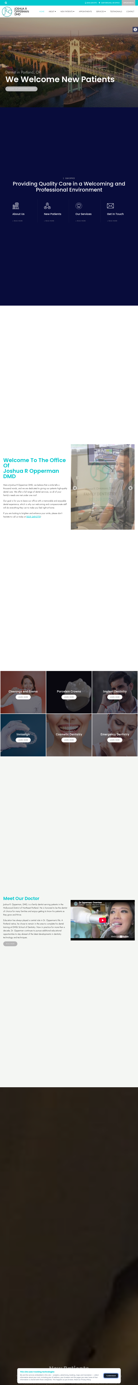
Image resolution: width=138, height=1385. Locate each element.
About (51, 11)
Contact (130, 11)
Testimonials (116, 11)
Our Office (110, 3)
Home (41, 11)
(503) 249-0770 (92, 3)
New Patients (66, 11)
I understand (111, 1376)
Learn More (23, 697)
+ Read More (17, 221)
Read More (10, 944)
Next (130, 488)
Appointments (128, 3)
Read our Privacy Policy (82, 1380)
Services (100, 11)
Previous (75, 488)
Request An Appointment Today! (21, 89)
